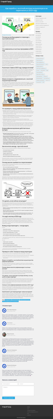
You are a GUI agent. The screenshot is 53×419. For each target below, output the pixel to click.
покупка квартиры (39, 72)
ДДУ (47, 70)
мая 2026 (38, 38)
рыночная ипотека (15, 299)
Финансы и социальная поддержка (42, 25)
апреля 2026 (38, 40)
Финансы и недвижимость (41, 18)
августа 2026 (38, 33)
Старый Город (6, 2)
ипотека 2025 (5, 301)
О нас (28, 408)
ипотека (37, 70)
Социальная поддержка (40, 27)
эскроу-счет (48, 80)
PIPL (28, 413)
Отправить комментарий (8, 397)
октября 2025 (38, 51)
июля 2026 (38, 35)
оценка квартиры (39, 76)
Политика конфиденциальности (32, 411)
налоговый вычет (47, 78)
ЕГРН (47, 64)
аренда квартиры (39, 78)
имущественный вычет (40, 64)
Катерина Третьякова (6, 34)
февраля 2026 (39, 44)
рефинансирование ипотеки (25, 299)
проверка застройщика (40, 80)
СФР (43, 82)
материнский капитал (40, 58)
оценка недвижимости (40, 62)
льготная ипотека (8, 299)
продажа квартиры (39, 66)
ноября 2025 (38, 49)
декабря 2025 (39, 47)
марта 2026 (38, 42)
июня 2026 (38, 37)
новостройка (43, 70)
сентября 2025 (39, 53)
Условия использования (31, 410)
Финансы (38, 28)
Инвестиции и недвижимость (41, 23)
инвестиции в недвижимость (41, 68)
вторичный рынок (39, 60)
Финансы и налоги (39, 21)
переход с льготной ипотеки (13, 301)
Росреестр (45, 76)
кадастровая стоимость (40, 74)
